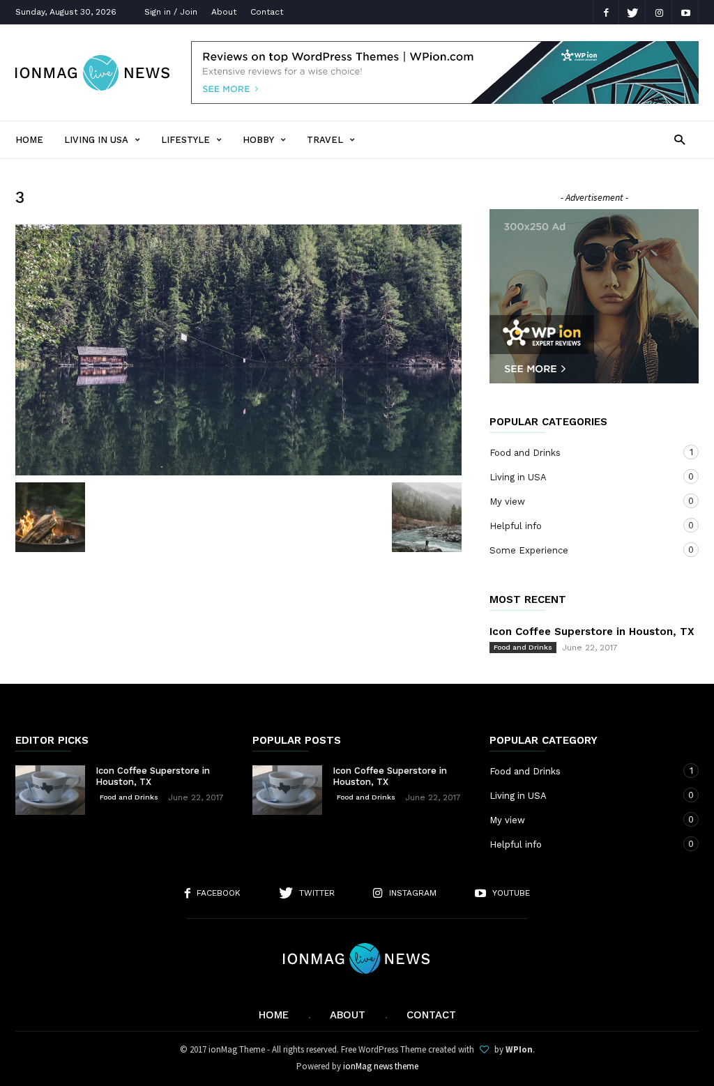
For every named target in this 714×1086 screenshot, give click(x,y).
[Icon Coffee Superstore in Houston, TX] (50, 790)
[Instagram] (659, 12)
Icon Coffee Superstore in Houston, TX (591, 631)
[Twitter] (632, 12)
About (223, 12)
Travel (325, 140)
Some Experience (580, 550)
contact (431, 1015)
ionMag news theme (380, 1066)
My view (580, 501)
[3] (238, 349)
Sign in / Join (170, 12)
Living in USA (96, 140)
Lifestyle (185, 140)
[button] (679, 139)
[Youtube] (685, 12)
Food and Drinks (580, 452)
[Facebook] (606, 12)
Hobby (258, 140)
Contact (266, 12)
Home (29, 140)
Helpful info (580, 525)
